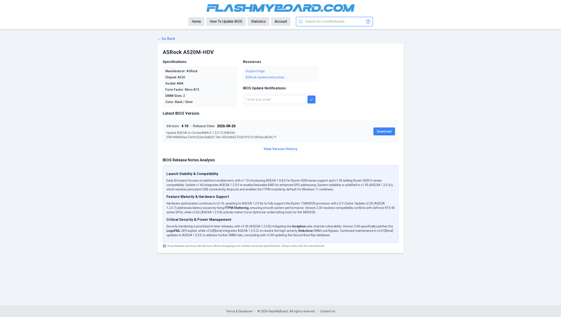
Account (281, 21)
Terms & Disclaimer (239, 311)
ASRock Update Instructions (265, 77)
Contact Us (327, 311)
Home (196, 21)
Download (384, 131)
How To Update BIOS (226, 21)
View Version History (280, 149)
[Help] (368, 21)
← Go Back (166, 39)
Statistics (258, 21)
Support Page (255, 71)
